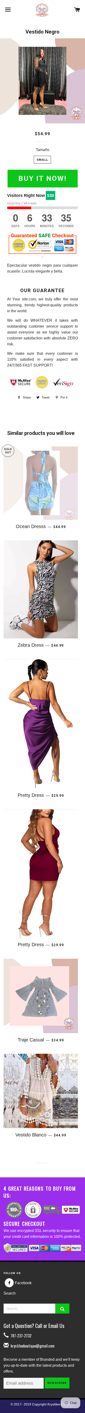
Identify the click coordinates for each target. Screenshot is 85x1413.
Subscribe (57, 1383)
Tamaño (42, 150)
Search (10, 1293)
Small (42, 159)
